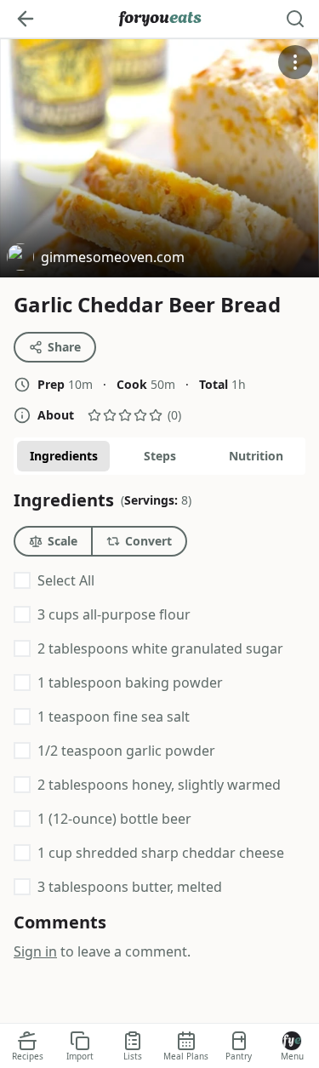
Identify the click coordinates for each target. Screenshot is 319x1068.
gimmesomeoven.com (96, 259)
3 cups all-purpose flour (114, 614)
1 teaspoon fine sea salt (113, 716)
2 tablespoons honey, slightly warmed (159, 784)
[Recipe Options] (295, 62)
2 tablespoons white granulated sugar (160, 648)
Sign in (35, 951)
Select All (65, 580)
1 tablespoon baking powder (130, 682)
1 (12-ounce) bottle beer (114, 818)
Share (64, 347)
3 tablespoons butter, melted (129, 886)
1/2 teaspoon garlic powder (126, 750)
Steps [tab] (160, 456)
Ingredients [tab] (64, 456)
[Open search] (295, 19)
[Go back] (25, 19)
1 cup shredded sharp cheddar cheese (160, 852)
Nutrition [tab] (256, 456)
